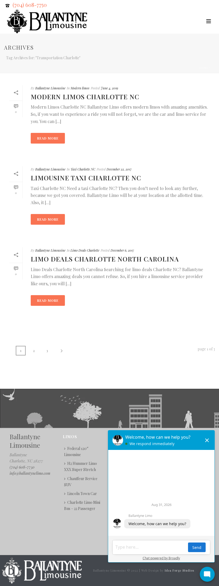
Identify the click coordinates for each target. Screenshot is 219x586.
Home (203, 68)
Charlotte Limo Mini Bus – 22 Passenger (82, 505)
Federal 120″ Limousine (76, 451)
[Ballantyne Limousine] (41, 569)
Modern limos (80, 88)
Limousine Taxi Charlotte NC (86, 177)
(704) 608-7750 (30, 4)
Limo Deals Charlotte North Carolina (105, 259)
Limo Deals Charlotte (85, 250)
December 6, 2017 (122, 250)
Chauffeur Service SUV (80, 481)
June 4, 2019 (109, 88)
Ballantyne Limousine (50, 88)
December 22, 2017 (119, 169)
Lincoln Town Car (82, 493)
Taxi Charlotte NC (83, 169)
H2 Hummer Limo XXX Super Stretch (80, 466)
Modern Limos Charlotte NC (85, 96)
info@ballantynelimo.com (30, 473)
